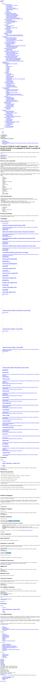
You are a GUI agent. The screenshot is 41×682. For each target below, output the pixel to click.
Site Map (3, 679)
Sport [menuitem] (7, 95)
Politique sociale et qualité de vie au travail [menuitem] (13, 17)
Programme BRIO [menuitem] (9, 120)
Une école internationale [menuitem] (8, 19)
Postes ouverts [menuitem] (8, 108)
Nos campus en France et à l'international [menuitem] (10, 63)
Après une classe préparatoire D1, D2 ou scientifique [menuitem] (14, 40)
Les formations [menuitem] (4, 36)
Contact (3, 639)
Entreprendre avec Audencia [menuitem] (8, 82)
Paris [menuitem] (7, 65)
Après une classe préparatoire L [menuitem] (11, 39)
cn (2, 133)
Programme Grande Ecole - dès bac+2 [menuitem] (10, 37)
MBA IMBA (4, 650)
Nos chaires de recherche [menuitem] (10, 122)
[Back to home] (2, 0)
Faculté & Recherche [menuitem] (5, 87)
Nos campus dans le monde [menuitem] (10, 20)
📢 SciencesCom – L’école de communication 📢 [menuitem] (14, 34)
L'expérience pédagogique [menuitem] (10, 98)
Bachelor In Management (6, 644)
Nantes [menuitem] (7, 64)
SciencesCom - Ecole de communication (8, 640)
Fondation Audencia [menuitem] (9, 9)
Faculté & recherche (5, 637)
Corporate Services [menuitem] (9, 123)
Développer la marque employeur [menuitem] (11, 112)
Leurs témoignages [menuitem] (9, 31)
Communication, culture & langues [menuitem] (11, 90)
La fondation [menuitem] (8, 118)
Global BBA (4, 648)
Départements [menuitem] (6, 88)
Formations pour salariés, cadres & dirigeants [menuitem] (13, 116)
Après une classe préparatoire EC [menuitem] (11, 38)
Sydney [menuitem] (7, 70)
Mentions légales (5, 678)
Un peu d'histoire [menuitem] (9, 6)
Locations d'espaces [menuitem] (9, 124)
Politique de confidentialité (6, 677)
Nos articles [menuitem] (8, 29)
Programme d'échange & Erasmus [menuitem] (11, 21)
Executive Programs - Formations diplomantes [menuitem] (13, 58)
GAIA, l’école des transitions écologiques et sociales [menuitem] (14, 18)
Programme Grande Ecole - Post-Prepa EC (9, 645)
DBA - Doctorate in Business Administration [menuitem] (13, 59)
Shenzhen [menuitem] (8, 67)
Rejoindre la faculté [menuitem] (7, 107)
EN (3, 132)
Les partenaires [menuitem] (8, 84)
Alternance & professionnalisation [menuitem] (9, 22)
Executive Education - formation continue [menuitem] (11, 56)
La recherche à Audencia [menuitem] (10, 103)
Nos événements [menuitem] (9, 30)
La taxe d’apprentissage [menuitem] (10, 126)
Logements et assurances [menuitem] (10, 76)
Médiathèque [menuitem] (8, 26)
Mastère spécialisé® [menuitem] (9, 49)
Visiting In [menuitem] (8, 109)
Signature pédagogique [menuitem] (10, 97)
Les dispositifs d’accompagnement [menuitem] (11, 86)
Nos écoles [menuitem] (6, 33)
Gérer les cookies (3, 681)
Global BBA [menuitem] (8, 44)
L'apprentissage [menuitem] (8, 23)
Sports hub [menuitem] (8, 11)
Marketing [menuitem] (8, 93)
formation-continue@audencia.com (26, 530)
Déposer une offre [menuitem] (9, 113)
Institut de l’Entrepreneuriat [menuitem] (10, 83)
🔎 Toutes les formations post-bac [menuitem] (11, 47)
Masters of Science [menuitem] (9, 50)
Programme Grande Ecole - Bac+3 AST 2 (9, 647)
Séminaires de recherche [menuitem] (10, 106)
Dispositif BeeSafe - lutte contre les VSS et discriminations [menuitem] (15, 78)
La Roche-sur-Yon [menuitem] (9, 66)
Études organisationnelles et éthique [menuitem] (12, 92)
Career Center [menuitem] (8, 75)
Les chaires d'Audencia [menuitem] (10, 104)
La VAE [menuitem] (7, 24)
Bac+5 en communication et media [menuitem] (11, 53)
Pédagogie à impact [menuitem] (7, 96)
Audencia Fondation (5, 654)
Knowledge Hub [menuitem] (9, 79)
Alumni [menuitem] (7, 10)
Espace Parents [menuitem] (8, 12)
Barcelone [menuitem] (8, 71)
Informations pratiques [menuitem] (9, 81)
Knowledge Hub (5, 655)
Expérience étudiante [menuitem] (5, 62)
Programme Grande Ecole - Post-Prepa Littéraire (10, 646)
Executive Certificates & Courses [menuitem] (11, 57)
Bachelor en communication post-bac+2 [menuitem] (12, 52)
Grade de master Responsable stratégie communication (11, 649)
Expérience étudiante (5, 636)
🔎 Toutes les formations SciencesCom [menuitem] (12, 55)
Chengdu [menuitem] (7, 68)
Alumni (3, 653)
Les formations (4, 141)
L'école (3, 633)
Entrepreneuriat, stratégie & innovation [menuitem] (12, 89)
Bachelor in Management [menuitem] (10, 43)
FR (2, 131)
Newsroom (4, 656)
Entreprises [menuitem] (4, 110)
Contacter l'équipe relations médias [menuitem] (11, 27)
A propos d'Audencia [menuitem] (7, 4)
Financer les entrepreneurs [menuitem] (10, 85)
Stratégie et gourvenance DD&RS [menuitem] (11, 14)
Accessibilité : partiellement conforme (8, 676)
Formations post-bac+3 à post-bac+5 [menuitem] (10, 48)
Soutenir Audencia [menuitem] (7, 125)
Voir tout (1, 459)
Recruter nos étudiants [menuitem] (9, 111)
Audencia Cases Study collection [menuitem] (11, 100)
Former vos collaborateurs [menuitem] (8, 114)
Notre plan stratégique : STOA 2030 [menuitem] (12, 5)
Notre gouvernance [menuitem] (9, 7)
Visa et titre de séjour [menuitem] (9, 80)
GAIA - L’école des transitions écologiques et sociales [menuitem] (14, 35)
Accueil (3, 140)
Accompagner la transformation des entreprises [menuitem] (11, 121)
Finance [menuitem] (7, 91)
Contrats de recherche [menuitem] (9, 105)
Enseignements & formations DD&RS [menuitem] (12, 15)
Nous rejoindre (4, 657)
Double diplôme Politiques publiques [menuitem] (12, 46)
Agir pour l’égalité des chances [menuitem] (9, 117)
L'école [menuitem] (3, 3)
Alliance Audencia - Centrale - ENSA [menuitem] (12, 8)
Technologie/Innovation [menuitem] (10, 99)
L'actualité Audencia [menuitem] (7, 28)
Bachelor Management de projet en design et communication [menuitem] (16, 45)
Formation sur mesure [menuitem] (9, 115)
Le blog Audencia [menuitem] (9, 32)
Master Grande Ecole (5, 635)
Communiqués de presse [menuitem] (10, 25)
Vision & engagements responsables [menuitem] (10, 13)
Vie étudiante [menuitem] (6, 72)
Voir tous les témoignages (4, 221)
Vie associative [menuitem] (8, 73)
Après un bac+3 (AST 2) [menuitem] (10, 41)
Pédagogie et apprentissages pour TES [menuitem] (12, 101)
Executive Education (5, 142)
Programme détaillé (3, 506)
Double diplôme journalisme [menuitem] (10, 54)
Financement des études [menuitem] (10, 74)
